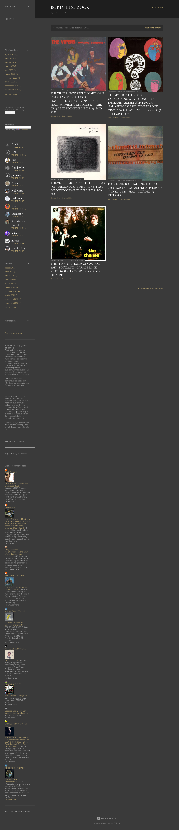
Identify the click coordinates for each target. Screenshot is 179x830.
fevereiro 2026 (12, 78)
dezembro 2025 (12, 86)
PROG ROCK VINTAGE (15, 768)
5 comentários (67, 116)
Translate (24, 130)
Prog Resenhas (11, 550)
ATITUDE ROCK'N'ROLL (15, 649)
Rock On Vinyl (11, 472)
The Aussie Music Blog (14, 576)
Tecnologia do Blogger (109, 818)
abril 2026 (10, 70)
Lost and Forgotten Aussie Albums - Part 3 (16, 588)
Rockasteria (10, 508)
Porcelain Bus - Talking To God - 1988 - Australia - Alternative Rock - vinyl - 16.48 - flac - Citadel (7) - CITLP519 (135, 189)
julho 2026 (10, 58)
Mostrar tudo (153, 28)
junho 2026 (10, 62)
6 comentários (67, 198)
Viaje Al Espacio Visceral (15, 611)
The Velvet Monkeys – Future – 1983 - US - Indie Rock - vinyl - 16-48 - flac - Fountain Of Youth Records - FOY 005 (78, 188)
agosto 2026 (11, 54)
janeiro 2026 (11, 82)
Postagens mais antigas (150, 289)
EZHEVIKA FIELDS (13, 684)
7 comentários (125, 118)
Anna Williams (114, 823)
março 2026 (11, 74)
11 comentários (125, 199)
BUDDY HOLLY (11, 660)
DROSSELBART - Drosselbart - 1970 (12, 780)
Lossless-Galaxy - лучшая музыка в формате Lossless (16, 712)
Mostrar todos (11, 799)
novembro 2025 (12, 90)
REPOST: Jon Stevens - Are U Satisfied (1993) (16, 485)
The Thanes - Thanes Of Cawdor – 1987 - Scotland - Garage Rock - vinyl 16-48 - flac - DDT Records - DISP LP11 (76, 269)
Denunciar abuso (13, 333)
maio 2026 (10, 66)
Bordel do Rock (70, 7)
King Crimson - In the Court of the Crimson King (16, 553)
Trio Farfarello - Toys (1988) (16, 696)
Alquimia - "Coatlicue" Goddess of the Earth (14, 624)
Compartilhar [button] (55, 116)
